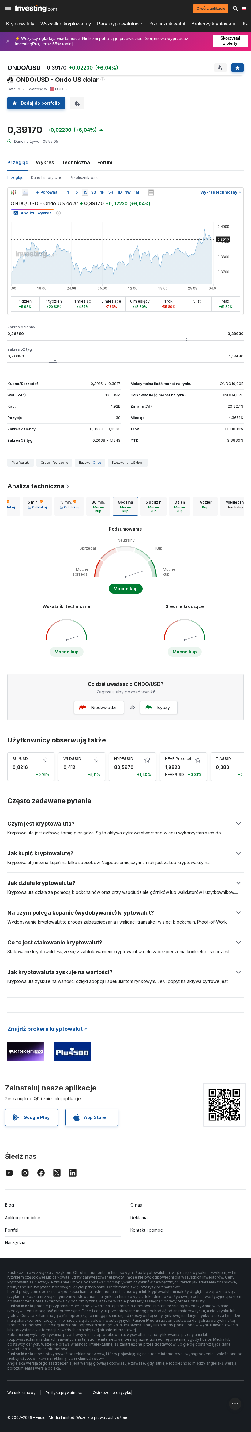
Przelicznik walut (166, 23)
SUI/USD (20, 758)
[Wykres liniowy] (25, 192)
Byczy (163, 707)
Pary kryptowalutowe (119, 23)
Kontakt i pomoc (146, 1230)
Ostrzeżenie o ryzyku (112, 1392)
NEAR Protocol (178, 758)
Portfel (11, 1230)
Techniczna (76, 162)
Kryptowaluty (20, 23)
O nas (136, 1204)
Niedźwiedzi (103, 707)
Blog (9, 1204)
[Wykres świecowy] (13, 192)
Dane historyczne (46, 177)
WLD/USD (72, 758)
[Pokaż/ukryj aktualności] (151, 192)
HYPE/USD (123, 758)
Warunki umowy (21, 1392)
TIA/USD (223, 758)
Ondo (97, 462)
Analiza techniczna (35, 486)
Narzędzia (15, 1242)
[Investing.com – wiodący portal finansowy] (36, 8)
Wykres (45, 162)
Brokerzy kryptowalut (214, 23)
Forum (104, 162)
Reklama (139, 1217)
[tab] (37, 506)
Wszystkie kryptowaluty (65, 23)
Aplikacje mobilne (22, 1217)
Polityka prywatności (64, 1392)
